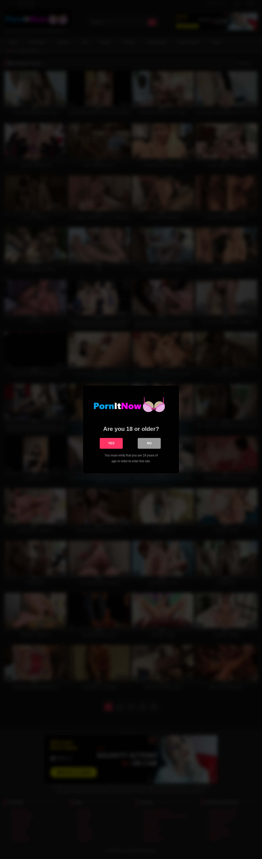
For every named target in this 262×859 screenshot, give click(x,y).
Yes (111, 443)
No (149, 443)
